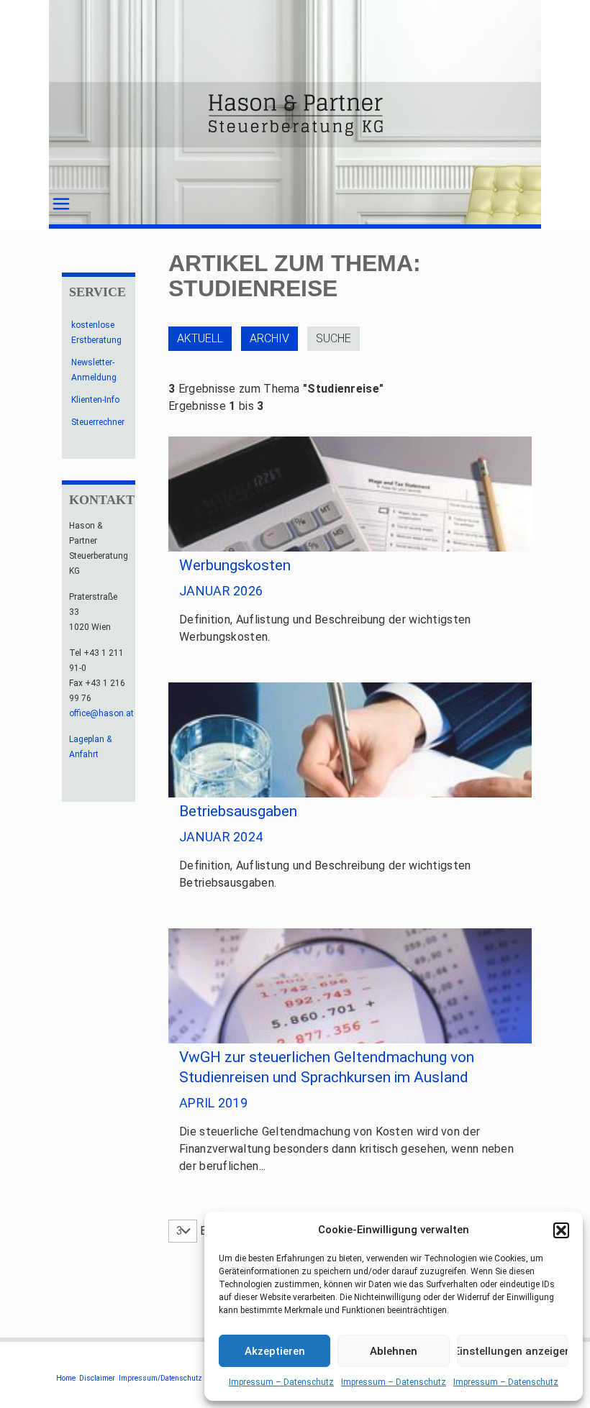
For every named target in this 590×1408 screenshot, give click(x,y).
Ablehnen (393, 1351)
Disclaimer (97, 1378)
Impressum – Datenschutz (281, 1382)
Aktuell (200, 338)
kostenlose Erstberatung (96, 332)
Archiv (269, 338)
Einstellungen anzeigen (512, 1351)
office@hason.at (101, 713)
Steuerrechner (97, 422)
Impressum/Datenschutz (160, 1378)
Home (66, 1378)
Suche (333, 338)
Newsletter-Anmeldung (94, 370)
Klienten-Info (95, 400)
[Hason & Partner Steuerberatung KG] (295, 114)
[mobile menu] (61, 204)
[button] (561, 1230)
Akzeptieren (275, 1351)
